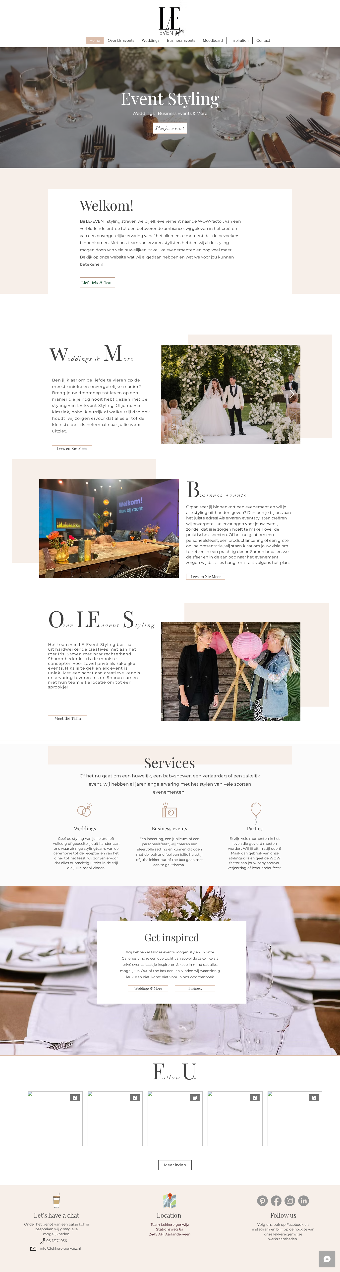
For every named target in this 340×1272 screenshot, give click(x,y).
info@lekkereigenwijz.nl (60, 1248)
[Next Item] (292, 394)
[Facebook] (276, 1200)
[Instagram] (289, 1200)
